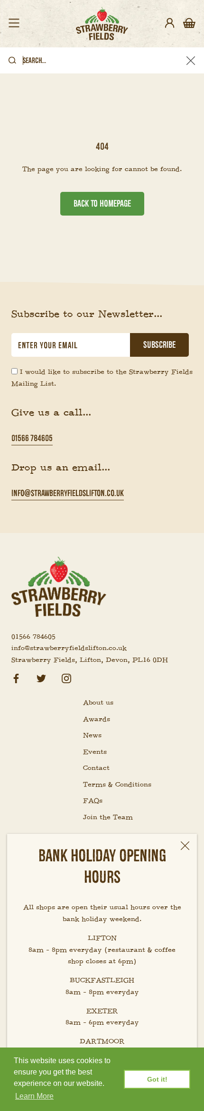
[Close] (185, 845)
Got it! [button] (157, 1079)
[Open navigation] (14, 23)
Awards (96, 719)
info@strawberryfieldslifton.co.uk (67, 493)
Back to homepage (102, 204)
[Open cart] (189, 23)
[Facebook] (16, 677)
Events (95, 752)
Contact (96, 768)
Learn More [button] (34, 1096)
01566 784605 (32, 438)
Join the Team (108, 817)
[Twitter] (41, 677)
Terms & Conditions (117, 784)
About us (98, 702)
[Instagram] (66, 677)
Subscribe (159, 345)
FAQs (92, 800)
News (92, 735)
